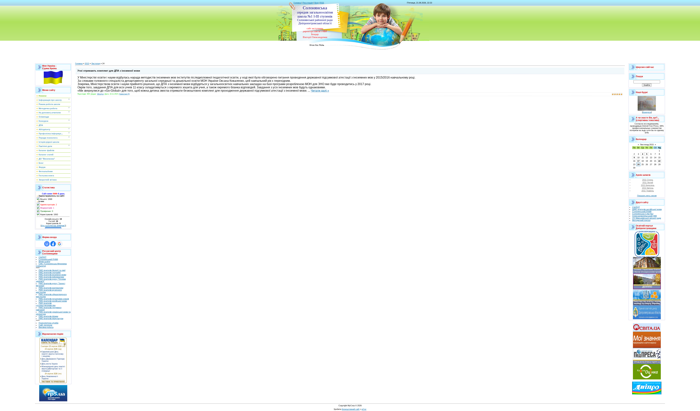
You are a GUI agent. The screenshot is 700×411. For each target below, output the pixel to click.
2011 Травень (647, 191)
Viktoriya (100, 94)
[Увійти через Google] (59, 244)
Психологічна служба (48, 323)
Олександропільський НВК (644, 216)
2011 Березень (647, 185)
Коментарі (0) (124, 94)
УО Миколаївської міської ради (646, 218)
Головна (297, 3)
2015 (87, 63)
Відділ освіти (44, 261)
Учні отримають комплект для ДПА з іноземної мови (108, 70)
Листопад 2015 (647, 144)
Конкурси (647, 112)
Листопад (95, 63)
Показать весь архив (647, 196)
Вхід (316, 3)
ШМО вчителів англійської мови (647, 209)
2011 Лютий (647, 182)
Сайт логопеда (45, 325)
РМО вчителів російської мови (53, 301)
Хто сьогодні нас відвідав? (53, 225)
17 (638, 161)
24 (638, 164)
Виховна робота (46, 327)
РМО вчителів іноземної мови (52, 275)
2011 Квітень (648, 188)
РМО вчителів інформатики (51, 277)
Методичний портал (641, 220)
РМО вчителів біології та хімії (52, 270)
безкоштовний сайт (351, 409)
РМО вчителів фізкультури (51, 318)
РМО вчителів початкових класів (54, 299)
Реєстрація (308, 3)
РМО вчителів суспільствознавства (45, 304)
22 (659, 161)
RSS (322, 3)
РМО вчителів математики (51, 288)
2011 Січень (647, 180)
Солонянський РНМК (48, 259)
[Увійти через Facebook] (53, 244)
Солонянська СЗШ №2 (642, 214)
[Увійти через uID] (47, 244)
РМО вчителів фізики (48, 316)
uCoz (364, 409)
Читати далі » (320, 90)
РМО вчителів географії (50, 272)
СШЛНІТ (42, 257)
